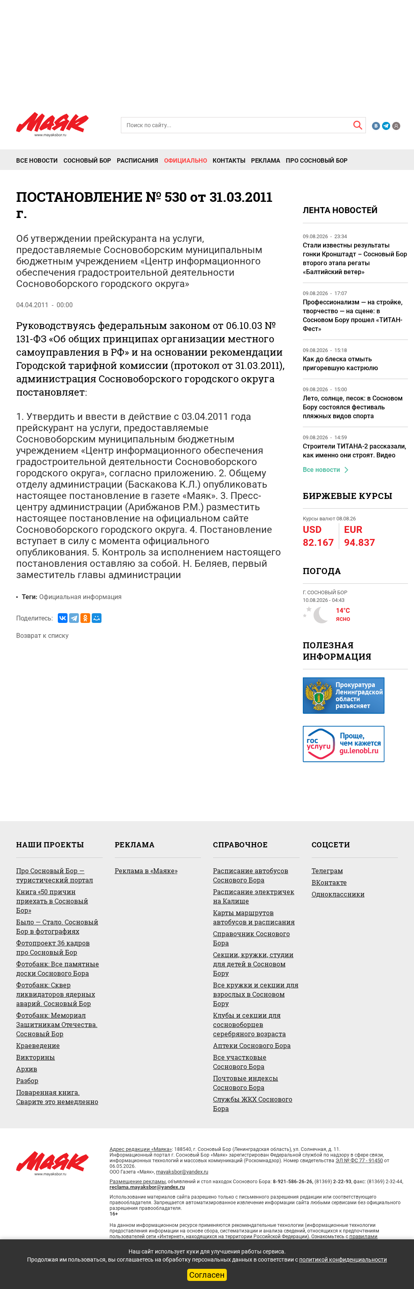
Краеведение (38, 1045)
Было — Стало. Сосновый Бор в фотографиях (57, 926)
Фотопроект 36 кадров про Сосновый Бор (53, 947)
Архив (26, 1069)
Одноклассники (338, 894)
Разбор (27, 1080)
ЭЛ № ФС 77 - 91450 (359, 1160)
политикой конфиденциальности (343, 1259)
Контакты (229, 160)
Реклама (265, 160)
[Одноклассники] (85, 618)
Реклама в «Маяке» (146, 870)
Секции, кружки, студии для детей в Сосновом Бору (253, 963)
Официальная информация (80, 597)
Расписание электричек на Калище (253, 896)
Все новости (37, 160)
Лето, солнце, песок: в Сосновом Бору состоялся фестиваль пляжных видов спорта (353, 407)
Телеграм (327, 870)
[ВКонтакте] (63, 618)
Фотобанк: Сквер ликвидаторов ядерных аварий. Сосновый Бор (55, 994)
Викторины (35, 1057)
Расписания (137, 160)
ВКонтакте (329, 882)
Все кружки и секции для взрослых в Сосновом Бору (255, 994)
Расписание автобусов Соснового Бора (250, 875)
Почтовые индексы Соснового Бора (245, 1083)
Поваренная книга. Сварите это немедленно (57, 1097)
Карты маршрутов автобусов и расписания (254, 917)
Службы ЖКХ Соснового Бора (252, 1104)
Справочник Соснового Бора (251, 938)
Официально (185, 160)
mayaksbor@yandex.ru (182, 1172)
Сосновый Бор (87, 160)
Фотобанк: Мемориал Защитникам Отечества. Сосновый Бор (56, 1024)
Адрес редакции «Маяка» (141, 1149)
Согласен (207, 1275)
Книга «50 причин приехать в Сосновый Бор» (52, 900)
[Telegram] (74, 618)
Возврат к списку (42, 635)
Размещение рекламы (138, 1181)
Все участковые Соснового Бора (239, 1062)
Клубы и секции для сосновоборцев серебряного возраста (249, 1024)
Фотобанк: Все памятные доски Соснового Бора (57, 968)
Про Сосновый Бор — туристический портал (54, 875)
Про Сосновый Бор (317, 160)
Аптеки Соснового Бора (252, 1045)
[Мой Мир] (96, 618)
